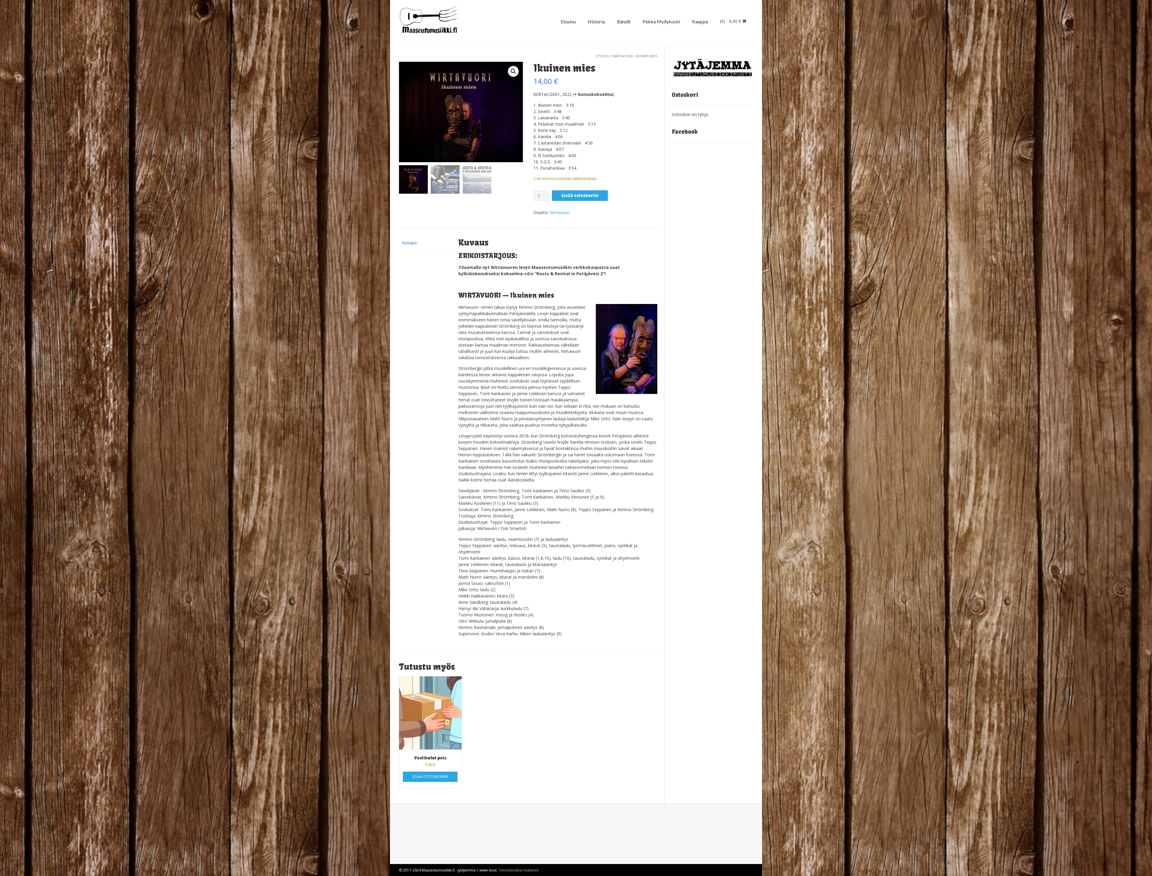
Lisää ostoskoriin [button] (430, 776)
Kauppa (700, 21)
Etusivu (568, 21)
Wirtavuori (623, 56)
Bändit (624, 21)
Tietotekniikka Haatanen (518, 870)
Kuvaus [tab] (409, 243)
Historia (596, 21)
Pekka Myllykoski (661, 21)
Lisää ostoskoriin (579, 195)
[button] (513, 71)
